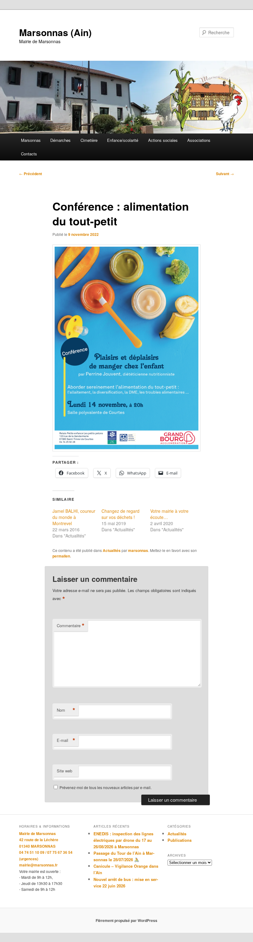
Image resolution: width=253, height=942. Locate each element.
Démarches (60, 140)
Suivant (225, 173)
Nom (66, 710)
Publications (180, 840)
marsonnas (138, 550)
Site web (64, 771)
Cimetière (89, 140)
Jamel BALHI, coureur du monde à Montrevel (73, 517)
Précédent (30, 173)
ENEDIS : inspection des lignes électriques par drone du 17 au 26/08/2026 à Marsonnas (123, 840)
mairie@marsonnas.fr (38, 865)
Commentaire (71, 626)
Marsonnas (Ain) (55, 32)
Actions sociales (163, 140)
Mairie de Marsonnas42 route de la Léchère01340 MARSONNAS (38, 840)
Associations (198, 140)
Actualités (112, 550)
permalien (61, 556)
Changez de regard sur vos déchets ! (120, 514)
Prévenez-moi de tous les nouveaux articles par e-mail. (105, 787)
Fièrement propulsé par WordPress (126, 920)
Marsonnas (31, 140)
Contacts (29, 154)
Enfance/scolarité (122, 140)
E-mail (66, 740)
